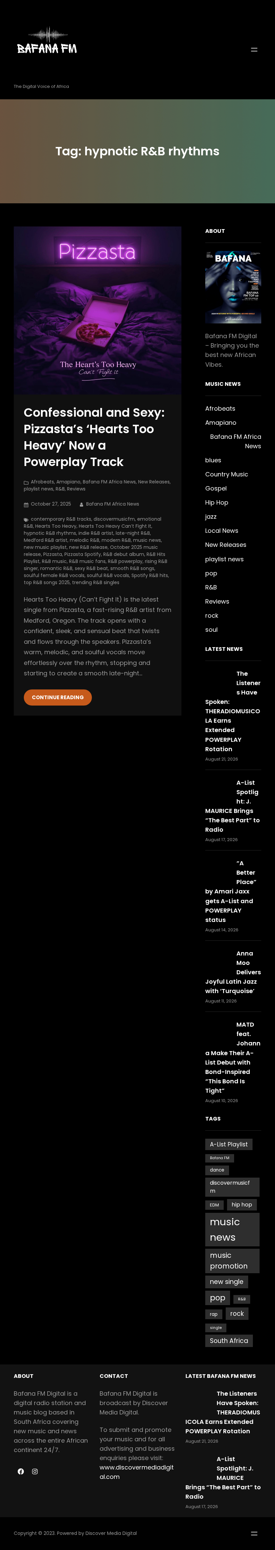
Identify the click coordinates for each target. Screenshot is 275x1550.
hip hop (242, 1204)
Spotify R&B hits (149, 575)
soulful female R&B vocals (54, 575)
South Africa (229, 1340)
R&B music (54, 561)
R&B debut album (123, 554)
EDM (214, 1205)
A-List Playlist (229, 1144)
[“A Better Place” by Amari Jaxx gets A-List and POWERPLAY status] (217, 871)
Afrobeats (42, 481)
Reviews (76, 488)
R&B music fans (87, 561)
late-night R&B (133, 533)
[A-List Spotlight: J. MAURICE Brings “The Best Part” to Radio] (217, 790)
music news (147, 540)
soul (211, 629)
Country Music (226, 474)
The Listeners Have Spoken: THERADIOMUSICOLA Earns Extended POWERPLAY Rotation (233, 711)
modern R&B (116, 540)
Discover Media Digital (111, 1533)
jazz (211, 516)
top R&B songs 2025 (47, 582)
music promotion (229, 1260)
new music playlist (45, 547)
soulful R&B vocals (108, 575)
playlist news (38, 488)
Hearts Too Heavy (55, 526)
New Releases (154, 481)
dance (217, 1170)
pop (211, 573)
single (216, 1327)
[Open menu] (254, 50)
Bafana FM (219, 1157)
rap (214, 1314)
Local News (221, 530)
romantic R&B (56, 568)
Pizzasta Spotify (82, 554)
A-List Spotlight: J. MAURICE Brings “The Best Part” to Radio (223, 1478)
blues (213, 460)
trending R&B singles (95, 582)
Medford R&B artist (45, 540)
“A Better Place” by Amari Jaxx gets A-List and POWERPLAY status (231, 891)
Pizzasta (52, 554)
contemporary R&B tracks (61, 519)
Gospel (216, 488)
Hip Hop (216, 502)
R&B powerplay (125, 561)
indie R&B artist (95, 533)
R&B (60, 488)
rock (211, 615)
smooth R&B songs (132, 568)
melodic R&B (84, 540)
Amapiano (68, 481)
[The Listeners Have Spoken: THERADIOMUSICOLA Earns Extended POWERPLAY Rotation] (217, 681)
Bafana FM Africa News (109, 481)
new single (226, 1281)
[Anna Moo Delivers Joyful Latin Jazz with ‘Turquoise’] (217, 961)
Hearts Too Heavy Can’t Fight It (115, 526)
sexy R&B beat (91, 568)
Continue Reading (58, 697)
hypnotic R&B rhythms (50, 533)
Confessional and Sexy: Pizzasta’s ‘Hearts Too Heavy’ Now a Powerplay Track (94, 437)
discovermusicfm (114, 519)
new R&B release (88, 547)
